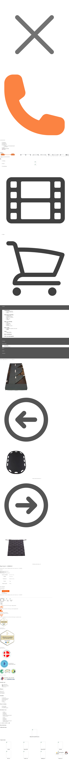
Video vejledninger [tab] (4, 593)
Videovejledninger (4, 166)
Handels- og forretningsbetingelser (9, 145)
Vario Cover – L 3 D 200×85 (18, 568)
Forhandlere (4, 142)
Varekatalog (3, 355)
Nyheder (4, 717)
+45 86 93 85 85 (2, 140)
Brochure (3, 356)
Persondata (6, 146)
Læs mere (1, 569)
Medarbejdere (4, 143)
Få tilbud (3, 234)
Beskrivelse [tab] (3, 592)
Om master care (4, 144)
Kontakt (3, 147)
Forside (1, 359)
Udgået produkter (4, 359)
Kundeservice (4, 712)
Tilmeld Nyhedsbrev (5, 721)
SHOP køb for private (5, 148)
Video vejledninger (2, 586)
